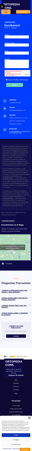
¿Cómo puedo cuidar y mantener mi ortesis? (14, 314)
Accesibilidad (16, 415)
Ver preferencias (16, 444)
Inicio (16, 380)
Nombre (7, 34)
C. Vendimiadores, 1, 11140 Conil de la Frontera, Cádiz (19, 132)
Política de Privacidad (16, 412)
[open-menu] (5, 11)
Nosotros (16, 383)
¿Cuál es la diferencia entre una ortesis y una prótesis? (14, 291)
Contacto (16, 389)
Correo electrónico (10, 43)
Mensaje (7, 59)
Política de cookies (7, 448)
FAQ (16, 393)
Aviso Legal (16, 405)
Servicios (16, 386)
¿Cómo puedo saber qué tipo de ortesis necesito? (14, 299)
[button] (2, 6)
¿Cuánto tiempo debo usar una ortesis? (13, 306)
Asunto (7, 51)
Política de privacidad (18, 448)
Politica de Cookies (16, 408)
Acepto (16, 435)
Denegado (16, 439)
